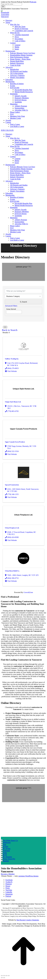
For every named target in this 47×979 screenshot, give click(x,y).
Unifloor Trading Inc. (12, 359)
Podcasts (33, 2)
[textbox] (7, 311)
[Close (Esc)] (2, 975)
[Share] (4, 975)
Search (24, 302)
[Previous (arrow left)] (2, 977)
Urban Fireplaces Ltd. (12, 528)
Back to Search (9, 330)
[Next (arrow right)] (4, 977)
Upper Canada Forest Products (15, 442)
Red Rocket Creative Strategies (28, 920)
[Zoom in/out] (9, 975)
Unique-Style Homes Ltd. (13, 402)
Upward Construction (12, 485)
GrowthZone (28, 592)
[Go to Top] (23, 973)
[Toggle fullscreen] (6, 975)
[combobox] (23, 296)
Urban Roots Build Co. (12, 571)
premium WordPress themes (28, 876)
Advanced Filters (11, 306)
